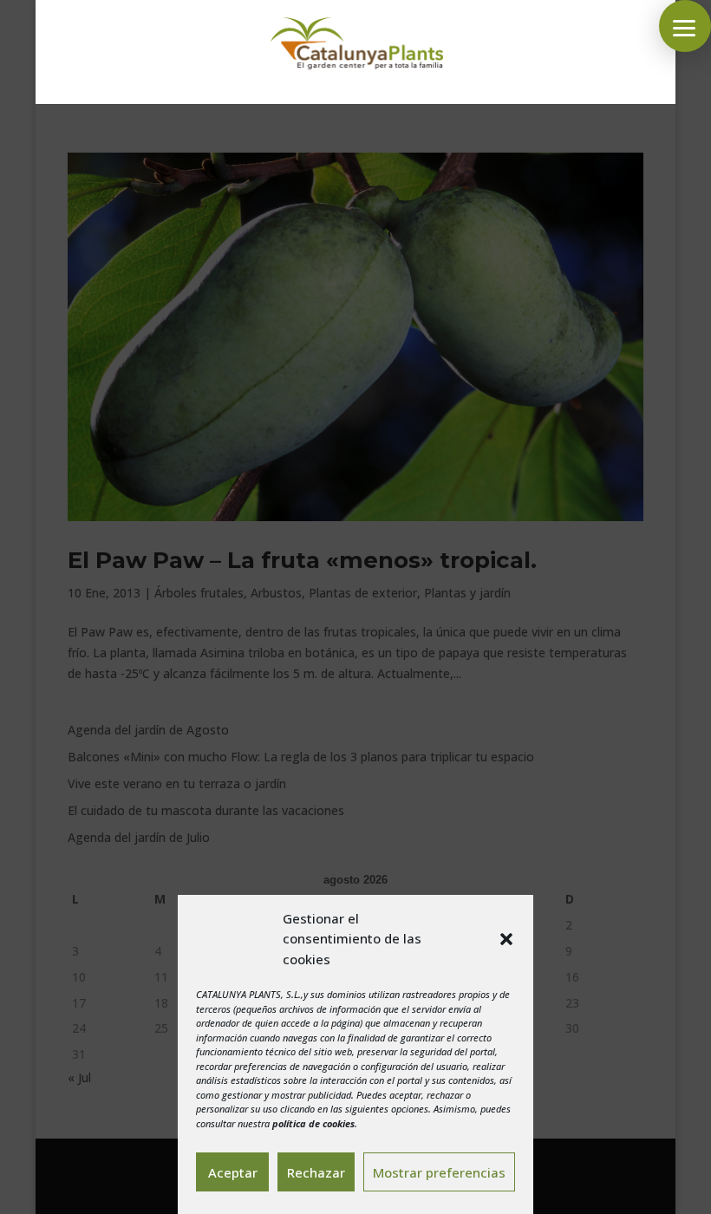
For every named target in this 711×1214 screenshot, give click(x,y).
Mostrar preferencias (439, 1172)
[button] (506, 939)
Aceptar (233, 1172)
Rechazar (316, 1172)
